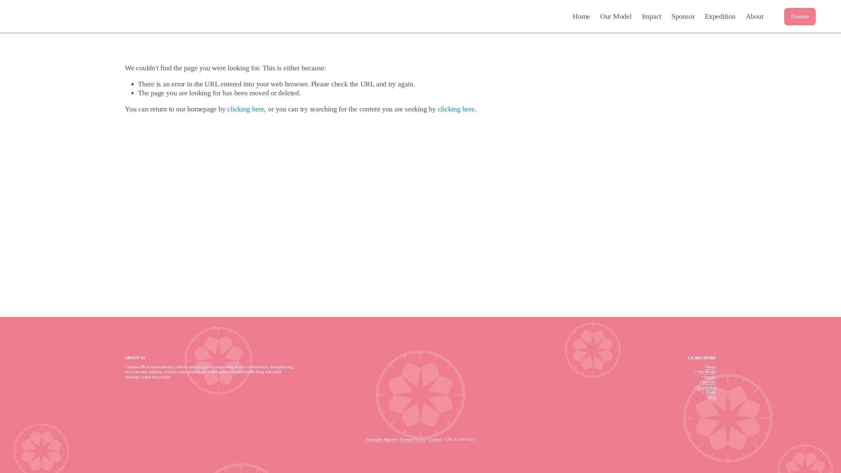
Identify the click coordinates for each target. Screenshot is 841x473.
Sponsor (682, 16)
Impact (652, 16)
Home (581, 16)
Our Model (616, 16)
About (754, 16)
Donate (800, 16)
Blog (712, 397)
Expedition (720, 16)
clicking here (245, 109)
